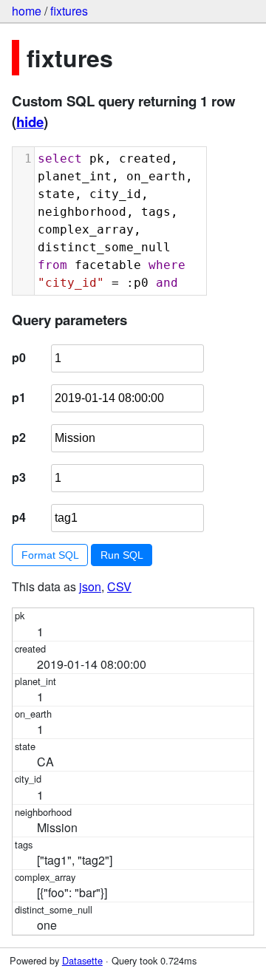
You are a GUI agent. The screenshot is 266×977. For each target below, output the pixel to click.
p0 (19, 357)
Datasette (82, 960)
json (90, 586)
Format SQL (50, 555)
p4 (19, 516)
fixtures (69, 10)
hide (30, 122)
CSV (119, 586)
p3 (19, 477)
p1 (19, 397)
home (26, 10)
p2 (19, 437)
